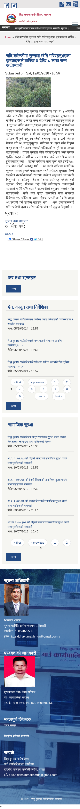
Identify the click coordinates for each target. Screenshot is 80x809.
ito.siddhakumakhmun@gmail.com (34, 636)
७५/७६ (9, 234)
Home (7, 37)
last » (58, 396)
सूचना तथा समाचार (16, 221)
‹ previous (37, 382)
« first (17, 382)
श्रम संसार (10, 725)
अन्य (13, 288)
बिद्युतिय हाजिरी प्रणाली (16, 736)
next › (41, 396)
